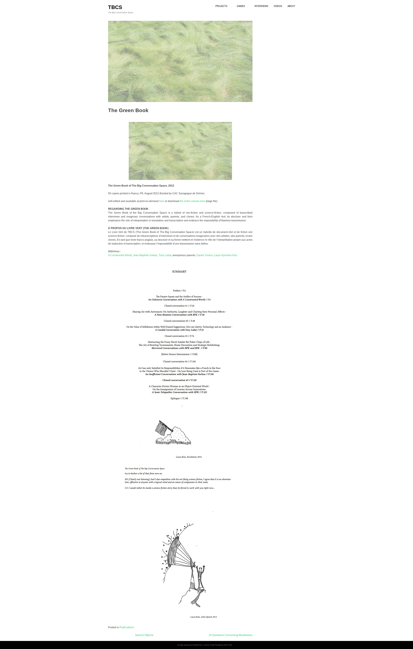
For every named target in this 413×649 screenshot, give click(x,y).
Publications (127, 627)
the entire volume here (192, 201)
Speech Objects (144, 635)
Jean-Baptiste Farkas (145, 255)
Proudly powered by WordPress (189, 645)
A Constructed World (120, 255)
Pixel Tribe (228, 645)
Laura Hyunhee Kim (225, 255)
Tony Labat (165, 255)
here (161, 201)
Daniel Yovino (204, 255)
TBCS (115, 7)
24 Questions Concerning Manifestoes (230, 635)
